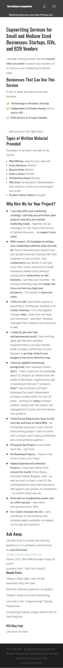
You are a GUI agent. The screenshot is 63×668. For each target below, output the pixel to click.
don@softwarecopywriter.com (24, 554)
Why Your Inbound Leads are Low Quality (29, 589)
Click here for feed (17, 631)
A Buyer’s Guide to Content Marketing (28, 595)
